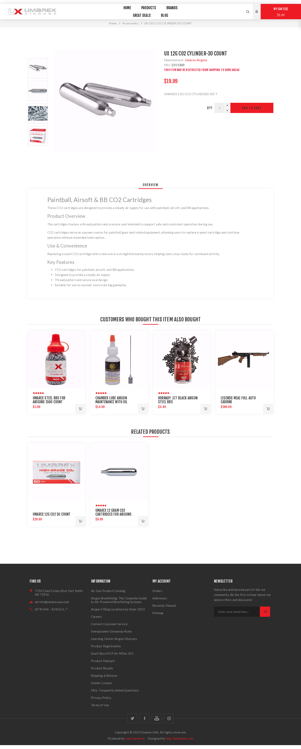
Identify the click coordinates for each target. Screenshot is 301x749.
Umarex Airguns (196, 60)
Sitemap (157, 613)
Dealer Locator (101, 683)
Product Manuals (103, 661)
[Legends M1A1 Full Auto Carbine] (244, 359)
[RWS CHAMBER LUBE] (119, 359)
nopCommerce (135, 738)
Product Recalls (102, 668)
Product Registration (106, 646)
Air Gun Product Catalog (108, 591)
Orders (157, 591)
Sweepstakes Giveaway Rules (111, 631)
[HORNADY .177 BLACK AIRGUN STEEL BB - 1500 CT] (182, 359)
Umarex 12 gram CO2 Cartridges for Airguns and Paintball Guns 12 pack (115, 514)
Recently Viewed (164, 605)
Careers (96, 616)
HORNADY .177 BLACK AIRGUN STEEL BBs (178, 400)
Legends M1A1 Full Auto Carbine (238, 400)
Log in (260, 8)
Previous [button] (38, 53)
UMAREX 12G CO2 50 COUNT (52, 514)
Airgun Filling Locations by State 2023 (118, 609)
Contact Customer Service (109, 624)
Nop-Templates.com (179, 738)
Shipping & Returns (104, 675)
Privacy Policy (101, 697)
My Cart (280, 12)
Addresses (159, 598)
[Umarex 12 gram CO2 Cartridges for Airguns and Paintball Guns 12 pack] (119, 472)
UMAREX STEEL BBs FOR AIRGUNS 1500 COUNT (49, 400)
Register (260, 15)
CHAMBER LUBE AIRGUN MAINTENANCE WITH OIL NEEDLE (111, 402)
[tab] (151, 185)
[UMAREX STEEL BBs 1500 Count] (56, 359)
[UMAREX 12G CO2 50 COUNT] (56, 472)
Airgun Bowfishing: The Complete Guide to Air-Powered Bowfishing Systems (119, 600)
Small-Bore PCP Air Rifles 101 (112, 653)
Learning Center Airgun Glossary (114, 639)
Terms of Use (100, 705)
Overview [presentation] (150, 185)
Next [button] (38, 151)
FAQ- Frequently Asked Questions (115, 690)
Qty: (210, 108)
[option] (38, 68)
